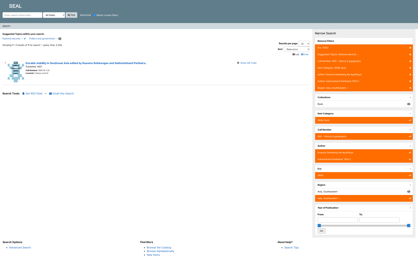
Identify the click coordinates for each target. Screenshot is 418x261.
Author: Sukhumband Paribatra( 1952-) (338, 81)
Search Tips (291, 247)
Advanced (85, 15)
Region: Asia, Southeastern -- (333, 87)
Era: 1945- (323, 47)
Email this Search (63, 93)
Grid (306, 54)
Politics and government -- (43, 38)
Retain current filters (107, 15)
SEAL (9, 5)
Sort (280, 49)
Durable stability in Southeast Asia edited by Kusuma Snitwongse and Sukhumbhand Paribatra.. (86, 63)
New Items (153, 254)
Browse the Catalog (159, 247)
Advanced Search (20, 247)
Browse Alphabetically (160, 251)
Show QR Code (248, 62)
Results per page (288, 43)
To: (361, 214)
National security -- (13, 38)
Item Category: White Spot (332, 67)
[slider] (319, 225)
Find (72, 15)
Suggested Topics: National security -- (338, 54)
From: (321, 214)
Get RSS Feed (33, 93)
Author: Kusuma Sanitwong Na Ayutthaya (340, 74)
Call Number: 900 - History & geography (339, 61)
